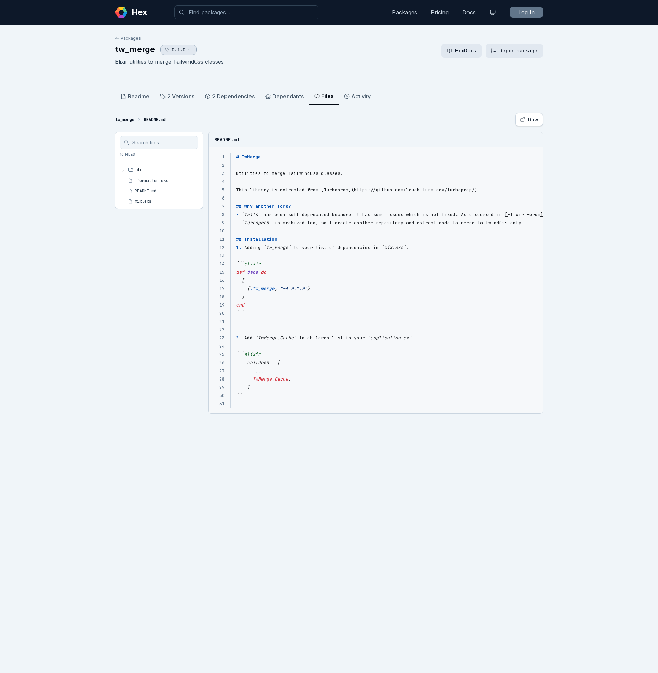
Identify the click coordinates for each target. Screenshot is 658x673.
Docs (469, 12)
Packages (404, 12)
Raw (533, 119)
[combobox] (246, 12)
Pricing (440, 12)
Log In (526, 12)
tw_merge (135, 49)
